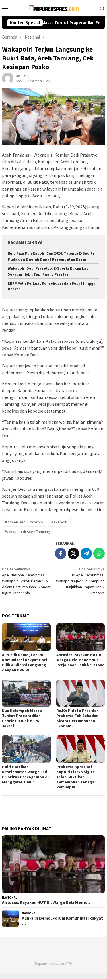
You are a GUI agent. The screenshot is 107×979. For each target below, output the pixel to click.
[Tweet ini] (73, 553)
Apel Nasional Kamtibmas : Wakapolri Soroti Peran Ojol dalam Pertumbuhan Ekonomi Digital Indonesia (26, 580)
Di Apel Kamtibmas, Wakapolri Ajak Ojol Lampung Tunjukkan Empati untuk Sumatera (80, 580)
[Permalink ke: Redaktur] (7, 78)
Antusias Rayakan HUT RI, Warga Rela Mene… (46, 902)
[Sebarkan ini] (60, 553)
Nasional (9, 898)
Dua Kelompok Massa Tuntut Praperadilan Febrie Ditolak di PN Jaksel (22, 718)
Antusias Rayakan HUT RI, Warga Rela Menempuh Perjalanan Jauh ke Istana (80, 659)
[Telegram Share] (86, 553)
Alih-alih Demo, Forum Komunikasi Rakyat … (62, 921)
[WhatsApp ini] (99, 553)
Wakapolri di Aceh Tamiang (27, 531)
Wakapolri (59, 522)
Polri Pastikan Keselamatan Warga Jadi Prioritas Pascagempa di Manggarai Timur (25, 774)
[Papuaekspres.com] (53, 7)
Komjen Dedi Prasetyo (24, 522)
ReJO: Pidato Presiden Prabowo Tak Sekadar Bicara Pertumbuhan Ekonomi (77, 718)
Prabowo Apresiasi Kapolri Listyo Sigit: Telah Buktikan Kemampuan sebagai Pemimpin (76, 777)
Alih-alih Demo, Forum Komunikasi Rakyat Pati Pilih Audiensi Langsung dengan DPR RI (24, 662)
